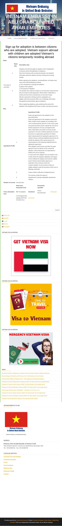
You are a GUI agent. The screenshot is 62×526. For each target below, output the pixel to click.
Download (54, 191)
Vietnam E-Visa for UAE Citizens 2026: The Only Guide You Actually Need (23, 384)
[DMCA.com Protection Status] (31, 495)
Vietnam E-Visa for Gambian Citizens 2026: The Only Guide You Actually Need (24, 395)
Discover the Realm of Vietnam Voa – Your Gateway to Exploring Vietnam (23, 379)
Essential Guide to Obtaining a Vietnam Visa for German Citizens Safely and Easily (25, 373)
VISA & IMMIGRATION (20, 38)
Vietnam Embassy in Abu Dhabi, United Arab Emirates (31, 22)
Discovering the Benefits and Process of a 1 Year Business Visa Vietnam (23, 376)
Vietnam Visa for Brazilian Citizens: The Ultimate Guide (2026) (20, 398)
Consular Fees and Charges (12, 456)
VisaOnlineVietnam (21, 520)
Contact (51, 38)
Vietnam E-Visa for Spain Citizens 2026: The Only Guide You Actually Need (23, 393)
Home (9, 38)
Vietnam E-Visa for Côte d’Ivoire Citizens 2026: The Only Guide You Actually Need (25, 381)
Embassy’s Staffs (9, 471)
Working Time (8, 468)
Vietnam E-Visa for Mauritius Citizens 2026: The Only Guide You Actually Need (24, 387)
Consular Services (37, 38)
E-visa (5, 462)
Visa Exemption (8, 465)
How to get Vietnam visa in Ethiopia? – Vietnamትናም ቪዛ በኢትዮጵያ (21, 390)
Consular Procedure (10, 459)
